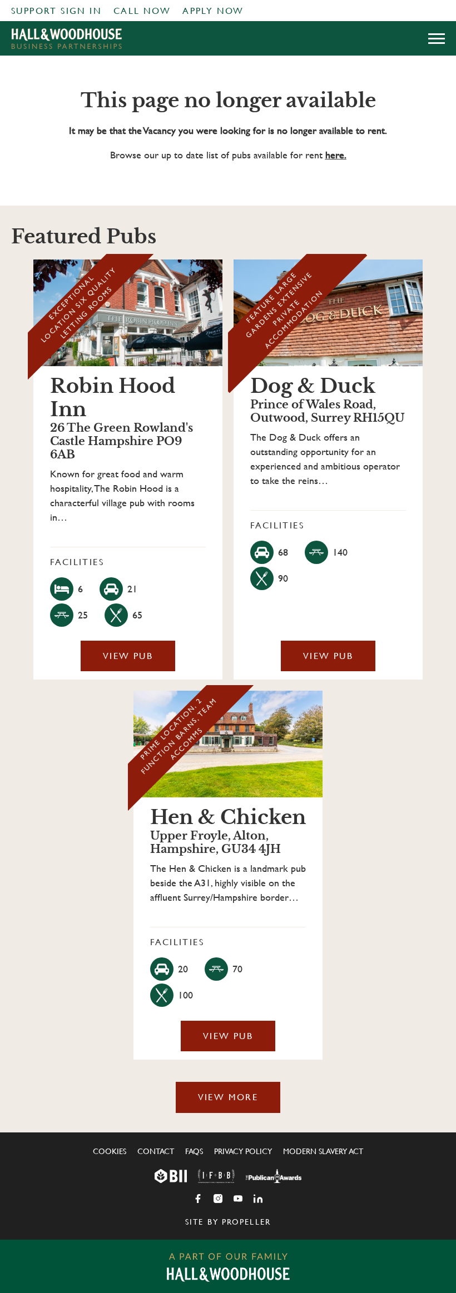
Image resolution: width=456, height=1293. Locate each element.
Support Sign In (56, 11)
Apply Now (213, 11)
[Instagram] (218, 1198)
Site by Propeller (228, 1221)
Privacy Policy (243, 1151)
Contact (155, 1151)
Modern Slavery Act (323, 1151)
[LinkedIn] (258, 1198)
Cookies (109, 1151)
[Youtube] (238, 1198)
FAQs (194, 1151)
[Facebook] (198, 1198)
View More (228, 1097)
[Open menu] (436, 38)
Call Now (142, 11)
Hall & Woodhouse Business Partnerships (66, 38)
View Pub (128, 656)
